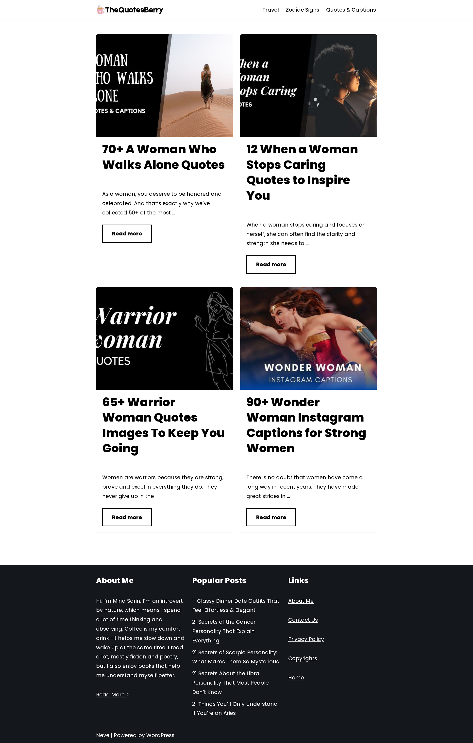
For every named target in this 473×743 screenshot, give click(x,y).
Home (296, 677)
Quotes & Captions (351, 9)
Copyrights (302, 658)
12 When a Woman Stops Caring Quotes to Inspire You (302, 172)
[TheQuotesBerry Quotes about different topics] (130, 9)
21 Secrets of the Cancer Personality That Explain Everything (223, 631)
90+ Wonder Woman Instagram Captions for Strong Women (306, 425)
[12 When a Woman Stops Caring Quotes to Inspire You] (308, 85)
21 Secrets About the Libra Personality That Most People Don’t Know (230, 683)
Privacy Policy (306, 639)
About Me (301, 600)
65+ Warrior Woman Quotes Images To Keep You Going (163, 425)
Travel (270, 9)
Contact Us (303, 619)
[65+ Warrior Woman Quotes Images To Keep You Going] (164, 338)
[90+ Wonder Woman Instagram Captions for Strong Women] (308, 338)
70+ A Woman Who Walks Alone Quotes (163, 157)
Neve (102, 735)
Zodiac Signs (302, 9)
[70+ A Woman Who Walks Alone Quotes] (164, 85)
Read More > (112, 694)
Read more (127, 233)
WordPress (160, 735)
